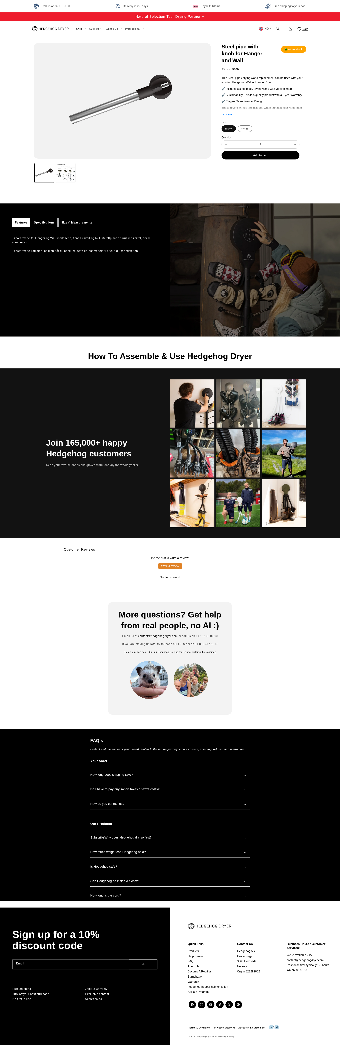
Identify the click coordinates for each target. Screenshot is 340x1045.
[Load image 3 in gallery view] (66, 173)
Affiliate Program (198, 991)
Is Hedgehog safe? (103, 866)
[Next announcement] (301, 16)
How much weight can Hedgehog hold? (118, 852)
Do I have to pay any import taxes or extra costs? (125, 789)
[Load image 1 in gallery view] (44, 173)
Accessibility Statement (251, 1028)
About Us (193, 966)
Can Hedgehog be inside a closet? (114, 881)
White (245, 128)
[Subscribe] (143, 964)
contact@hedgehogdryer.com (158, 636)
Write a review (170, 565)
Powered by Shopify (225, 1037)
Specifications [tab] (44, 222)
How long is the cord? (105, 895)
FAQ (190, 961)
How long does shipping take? (111, 774)
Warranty (193, 981)
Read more (228, 114)
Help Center (195, 956)
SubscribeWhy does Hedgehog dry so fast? (121, 837)
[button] (80, 28)
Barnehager (195, 976)
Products (193, 951)
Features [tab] (21, 222)
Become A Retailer (199, 971)
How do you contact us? (107, 804)
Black (228, 128)
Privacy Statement (224, 1028)
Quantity (226, 137)
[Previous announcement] (38, 16)
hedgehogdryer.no (205, 1037)
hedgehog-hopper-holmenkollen (208, 986)
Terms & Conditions (200, 1028)
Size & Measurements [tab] (76, 222)
